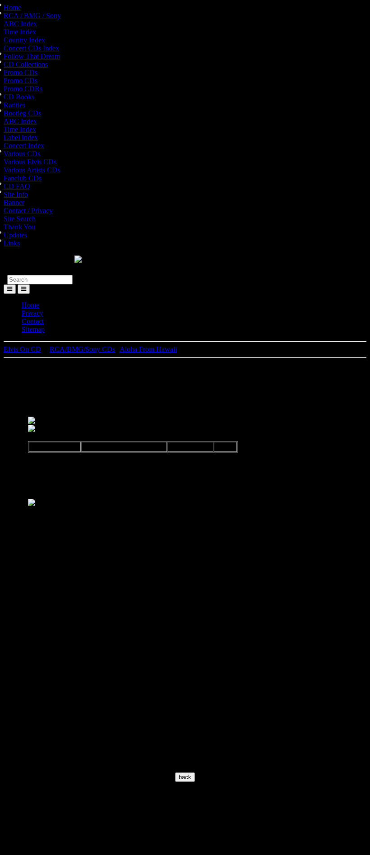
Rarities (14, 105)
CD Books (19, 97)
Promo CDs (20, 72)
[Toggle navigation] (24, 289)
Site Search (20, 219)
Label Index (21, 137)
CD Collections (26, 64)
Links (12, 243)
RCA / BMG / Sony (32, 15)
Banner (14, 202)
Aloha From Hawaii (148, 349)
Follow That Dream (32, 56)
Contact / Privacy (28, 210)
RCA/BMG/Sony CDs (82, 349)
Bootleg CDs (22, 113)
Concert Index (24, 145)
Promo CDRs (23, 89)
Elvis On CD (22, 349)
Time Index (20, 32)
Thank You (19, 227)
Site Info (16, 194)
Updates (15, 235)
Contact (33, 321)
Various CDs (22, 154)
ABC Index (20, 24)
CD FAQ (17, 186)
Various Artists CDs (32, 170)
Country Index (24, 40)
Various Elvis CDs (30, 162)
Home (12, 7)
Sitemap (33, 329)
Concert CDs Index (31, 48)
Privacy (32, 313)
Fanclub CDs (23, 178)
